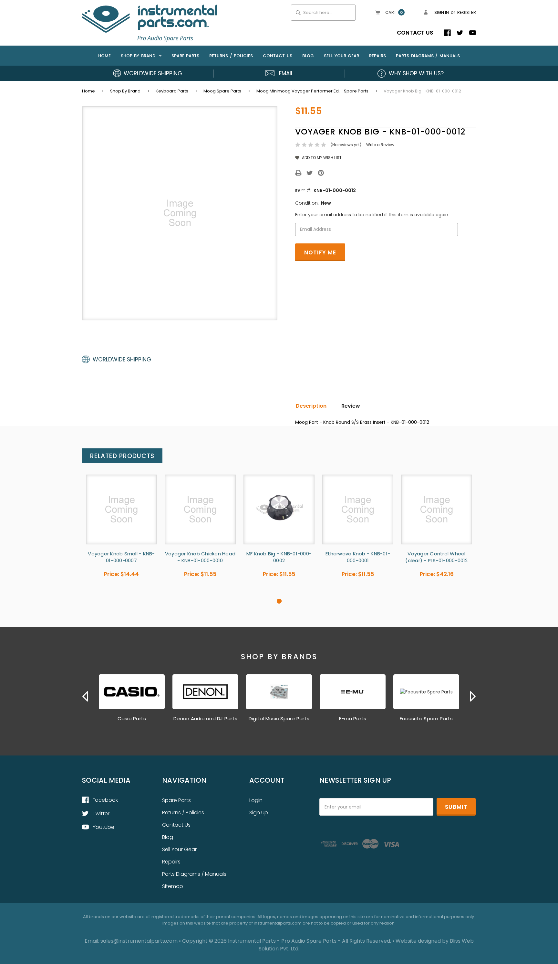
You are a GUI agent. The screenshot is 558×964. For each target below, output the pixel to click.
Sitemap (172, 886)
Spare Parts (185, 56)
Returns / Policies (231, 56)
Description (311, 406)
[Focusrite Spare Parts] (426, 691)
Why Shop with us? (416, 73)
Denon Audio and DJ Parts (205, 718)
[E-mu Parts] (353, 691)
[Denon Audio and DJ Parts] (205, 691)
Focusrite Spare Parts (426, 718)
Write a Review (380, 144)
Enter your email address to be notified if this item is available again (371, 214)
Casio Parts (132, 718)
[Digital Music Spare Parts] (279, 691)
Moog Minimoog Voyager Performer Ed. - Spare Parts (312, 91)
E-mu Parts (353, 718)
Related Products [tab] (122, 456)
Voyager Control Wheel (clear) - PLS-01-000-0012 (436, 557)
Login (256, 800)
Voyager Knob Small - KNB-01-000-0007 (121, 557)
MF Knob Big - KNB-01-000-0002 (279, 557)
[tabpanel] (121, 536)
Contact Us (415, 33)
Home (104, 56)
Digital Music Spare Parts (279, 718)
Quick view (121, 509)
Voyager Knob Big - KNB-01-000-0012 (422, 91)
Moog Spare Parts (222, 91)
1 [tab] (279, 601)
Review (350, 406)
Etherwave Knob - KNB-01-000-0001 (358, 557)
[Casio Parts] (132, 691)
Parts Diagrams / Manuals (428, 56)
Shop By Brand (139, 56)
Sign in (441, 12)
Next (473, 696)
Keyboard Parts (172, 91)
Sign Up (258, 812)
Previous (85, 696)
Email (286, 73)
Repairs (377, 56)
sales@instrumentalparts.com (139, 941)
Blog (308, 56)
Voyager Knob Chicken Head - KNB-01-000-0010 (200, 557)
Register (466, 12)
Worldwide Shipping (153, 73)
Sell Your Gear (341, 56)
